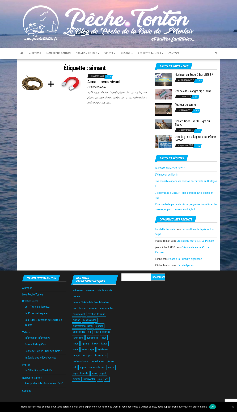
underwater (89, 379)
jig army (85, 343)
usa (100, 379)
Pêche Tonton (98, 87)
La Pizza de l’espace (36, 313)
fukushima (78, 337)
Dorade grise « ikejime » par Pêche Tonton (195, 138)
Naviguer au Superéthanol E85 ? (194, 74)
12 (197, 80)
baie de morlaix (104, 290)
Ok (212, 406)
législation (103, 349)
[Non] (232, 407)
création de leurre (96, 314)
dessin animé (89, 320)
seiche (111, 367)
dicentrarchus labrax (83, 325)
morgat (76, 355)
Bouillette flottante (165, 229)
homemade (92, 337)
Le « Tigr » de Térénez (37, 306)
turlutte (76, 379)
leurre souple (88, 349)
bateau (82, 308)
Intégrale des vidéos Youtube (40, 357)
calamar (93, 308)
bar (74, 308)
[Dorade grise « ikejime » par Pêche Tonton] (163, 141)
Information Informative (37, 337)
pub (75, 367)
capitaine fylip (107, 308)
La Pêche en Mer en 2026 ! (170, 168)
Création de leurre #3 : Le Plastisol (195, 240)
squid (103, 373)
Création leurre (87, 53)
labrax (104, 343)
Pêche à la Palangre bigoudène (193, 91)
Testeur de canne (185, 104)
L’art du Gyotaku (185, 265)
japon (75, 343)
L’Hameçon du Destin (166, 174)
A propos (35, 53)
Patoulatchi (101, 355)
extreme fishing (102, 331)
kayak (95, 343)
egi (89, 331)
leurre (75, 349)
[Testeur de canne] (163, 109)
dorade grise (79, 331)
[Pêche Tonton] (22, 53)
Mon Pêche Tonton (58, 53)
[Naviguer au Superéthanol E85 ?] (163, 79)
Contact (173, 53)
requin (83, 367)
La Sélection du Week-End (39, 370)
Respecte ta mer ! (150, 53)
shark (94, 373)
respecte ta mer (97, 367)
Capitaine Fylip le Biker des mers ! (43, 351)
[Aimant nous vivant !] (51, 83)
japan (103, 337)
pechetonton (97, 361)
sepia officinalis (80, 373)
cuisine (76, 320)
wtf (106, 379)
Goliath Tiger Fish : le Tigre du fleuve (192, 122)
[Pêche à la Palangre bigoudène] (163, 94)
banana (76, 296)
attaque (90, 290)
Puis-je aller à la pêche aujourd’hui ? (44, 383)
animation (78, 290)
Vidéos (109, 53)
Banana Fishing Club (35, 344)
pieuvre (110, 361)
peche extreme (80, 361)
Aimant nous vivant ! (104, 81)
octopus (87, 355)
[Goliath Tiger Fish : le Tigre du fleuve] (163, 124)
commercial (79, 314)
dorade (99, 325)
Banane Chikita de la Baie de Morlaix (91, 302)
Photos (126, 53)
